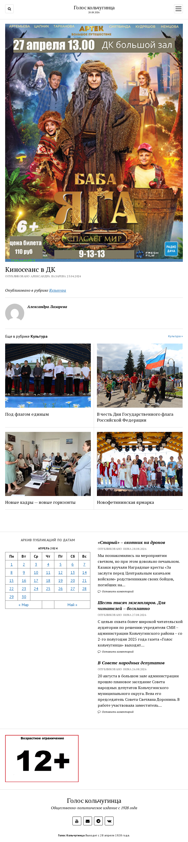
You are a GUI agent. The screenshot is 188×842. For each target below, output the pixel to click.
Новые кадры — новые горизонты (40, 502)
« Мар (24, 604)
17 (36, 580)
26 (60, 588)
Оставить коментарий (117, 591)
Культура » (175, 336)
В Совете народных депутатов (131, 663)
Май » (72, 604)
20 (72, 580)
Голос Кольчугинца (71, 835)
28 (84, 588)
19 (60, 580)
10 (36, 572)
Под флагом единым (27, 414)
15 (11, 580)
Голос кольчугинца (94, 7)
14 (84, 572)
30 (24, 596)
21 (84, 580)
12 (60, 572)
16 (24, 580)
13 (72, 572)
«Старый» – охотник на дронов (131, 542)
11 (48, 572)
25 (48, 588)
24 (36, 588)
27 (72, 588)
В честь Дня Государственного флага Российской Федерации (135, 417)
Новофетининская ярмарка (125, 502)
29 (11, 596)
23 (24, 588)
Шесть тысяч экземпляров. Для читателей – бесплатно (131, 605)
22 (11, 588)
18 (48, 580)
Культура (57, 290)
